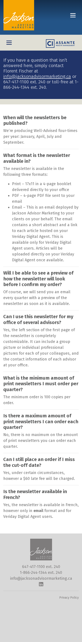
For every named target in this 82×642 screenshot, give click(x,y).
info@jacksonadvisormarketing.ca (37, 76)
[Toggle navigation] (73, 15)
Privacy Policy (69, 597)
